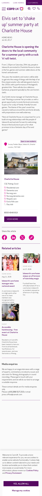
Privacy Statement (14, 473)
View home (12, 219)
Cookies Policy (32, 470)
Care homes (18, 3)
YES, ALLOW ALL (21, 484)
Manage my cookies (21, 490)
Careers (6, 3)
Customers (33, 3)
